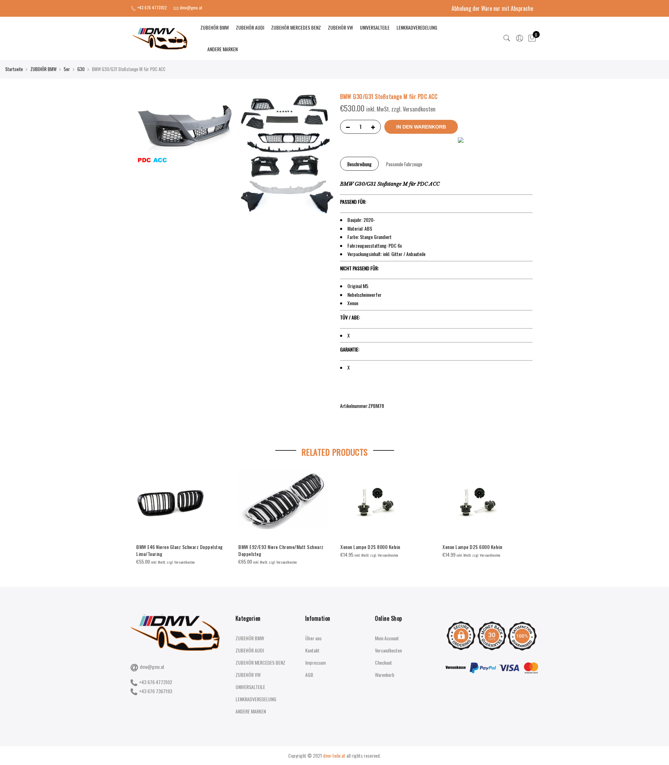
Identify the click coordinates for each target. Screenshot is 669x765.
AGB (309, 674)
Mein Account (387, 638)
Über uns (313, 638)
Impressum (315, 662)
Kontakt (312, 650)
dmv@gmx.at (152, 666)
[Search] (507, 38)
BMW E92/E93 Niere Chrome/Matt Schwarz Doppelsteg (281, 550)
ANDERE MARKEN (222, 49)
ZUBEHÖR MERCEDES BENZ (296, 27)
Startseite (14, 68)
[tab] (359, 164)
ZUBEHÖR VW (340, 27)
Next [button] (526, 512)
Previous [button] (142, 512)
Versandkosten (388, 650)
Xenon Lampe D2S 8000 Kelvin (370, 546)
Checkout (383, 662)
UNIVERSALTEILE (375, 27)
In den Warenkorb (421, 127)
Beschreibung (359, 164)
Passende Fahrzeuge (404, 164)
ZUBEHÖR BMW (214, 27)
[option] (182, 517)
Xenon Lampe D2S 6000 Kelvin (472, 546)
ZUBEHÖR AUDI (250, 27)
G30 (81, 68)
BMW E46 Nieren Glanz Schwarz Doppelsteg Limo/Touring (179, 550)
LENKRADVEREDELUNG (417, 27)
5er (67, 68)
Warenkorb (384, 674)
